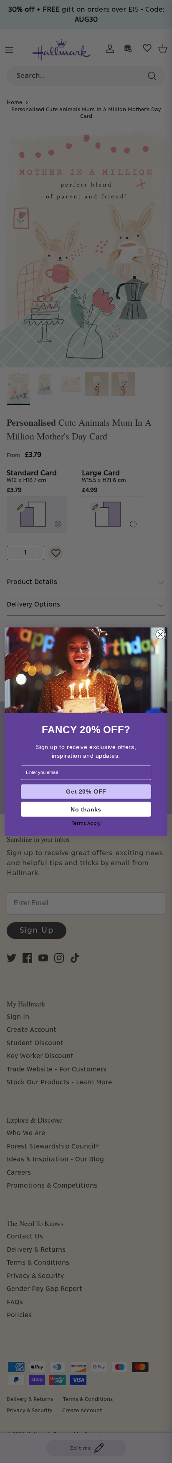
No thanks (86, 809)
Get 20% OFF (86, 791)
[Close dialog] (160, 634)
